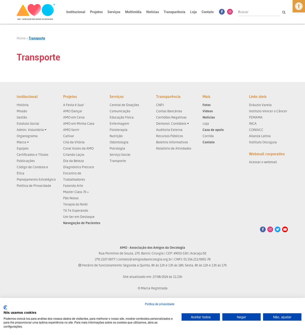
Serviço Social (120, 154)
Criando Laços (73, 154)
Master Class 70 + (76, 192)
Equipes (23, 148)
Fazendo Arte (73, 186)
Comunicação (120, 111)
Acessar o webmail (263, 162)
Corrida (208, 136)
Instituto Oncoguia (263, 142)
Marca (22, 142)
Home (21, 38)
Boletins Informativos (172, 142)
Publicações (26, 161)
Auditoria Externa (169, 130)
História (23, 105)
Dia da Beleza (73, 161)
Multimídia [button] (133, 12)
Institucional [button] (75, 12)
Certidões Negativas (171, 117)
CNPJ (160, 105)
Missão (22, 111)
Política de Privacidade (34, 186)
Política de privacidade (159, 304)
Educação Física (122, 117)
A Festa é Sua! (73, 105)
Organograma (27, 136)
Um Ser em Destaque (79, 217)
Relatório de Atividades (173, 148)
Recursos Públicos (169, 136)
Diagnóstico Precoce (78, 167)
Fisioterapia (118, 130)
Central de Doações (124, 105)
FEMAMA (256, 117)
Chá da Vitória (74, 142)
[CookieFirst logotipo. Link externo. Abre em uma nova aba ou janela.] (5, 307)
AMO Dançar (72, 111)
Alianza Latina (260, 136)
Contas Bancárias (169, 111)
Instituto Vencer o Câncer (268, 111)
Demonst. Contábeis (171, 123)
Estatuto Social (28, 123)
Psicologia (117, 148)
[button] (299, 6)
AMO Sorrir (71, 130)
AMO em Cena (74, 117)
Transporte (37, 38)
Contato (208, 12)
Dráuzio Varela (260, 105)
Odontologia (119, 142)
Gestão (22, 117)
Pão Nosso (71, 198)
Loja (193, 12)
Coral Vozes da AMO (78, 148)
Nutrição (116, 136)
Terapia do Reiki (75, 204)
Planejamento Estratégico (36, 179)
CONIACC (256, 130)
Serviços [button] (113, 12)
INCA (253, 123)
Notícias (152, 12)
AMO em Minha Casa (78, 123)
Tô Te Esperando (75, 210)
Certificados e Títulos (32, 154)
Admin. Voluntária (31, 130)
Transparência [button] (174, 12)
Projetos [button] (96, 12)
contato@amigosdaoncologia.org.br (144, 259)
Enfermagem (119, 123)
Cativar (68, 136)
